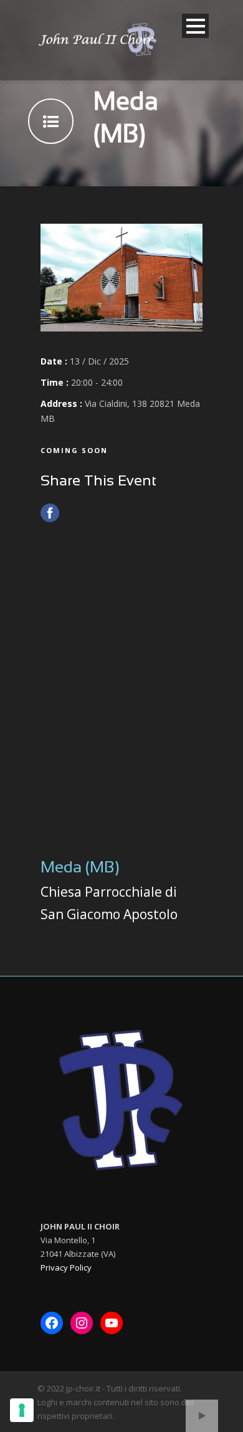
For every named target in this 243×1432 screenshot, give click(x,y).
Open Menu (195, 26)
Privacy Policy (66, 1267)
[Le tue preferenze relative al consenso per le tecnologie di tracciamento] (22, 1410)
